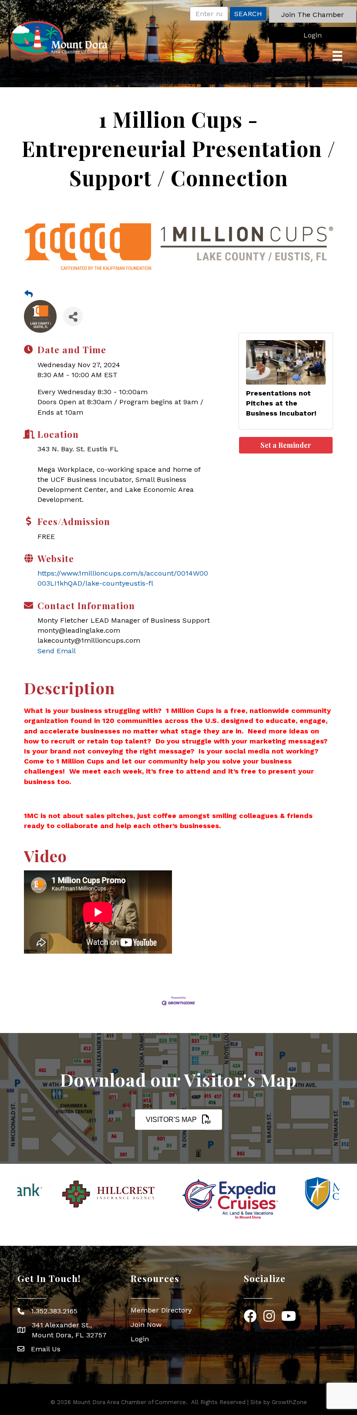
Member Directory (161, 1310)
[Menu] (337, 56)
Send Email (56, 651)
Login (140, 1339)
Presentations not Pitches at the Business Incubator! (281, 403)
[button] (312, 15)
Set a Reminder (285, 445)
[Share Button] (73, 316)
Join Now (146, 1324)
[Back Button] (28, 294)
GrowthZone (289, 1402)
